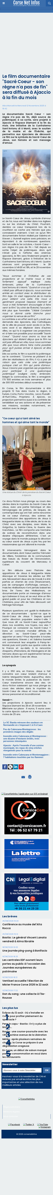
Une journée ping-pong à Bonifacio (24, 950)
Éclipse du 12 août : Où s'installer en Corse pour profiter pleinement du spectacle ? (23, 1016)
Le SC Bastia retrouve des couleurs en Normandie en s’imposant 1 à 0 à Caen (23, 723)
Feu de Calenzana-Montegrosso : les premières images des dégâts (22, 730)
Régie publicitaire (11, 1107)
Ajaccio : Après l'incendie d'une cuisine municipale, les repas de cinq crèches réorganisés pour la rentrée (23, 748)
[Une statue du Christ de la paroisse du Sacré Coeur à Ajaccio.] (26, 427)
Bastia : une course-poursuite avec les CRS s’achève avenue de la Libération (25, 1033)
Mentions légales (11, 1111)
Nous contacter (10, 1116)
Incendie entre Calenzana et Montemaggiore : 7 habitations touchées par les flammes (26, 755)
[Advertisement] (26, 40)
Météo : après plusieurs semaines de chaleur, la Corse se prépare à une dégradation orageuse (24, 1043)
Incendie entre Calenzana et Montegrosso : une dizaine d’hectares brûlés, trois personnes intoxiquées (25, 738)
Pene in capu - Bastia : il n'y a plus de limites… (24, 1025)
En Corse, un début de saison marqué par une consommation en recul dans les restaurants (24, 1054)
